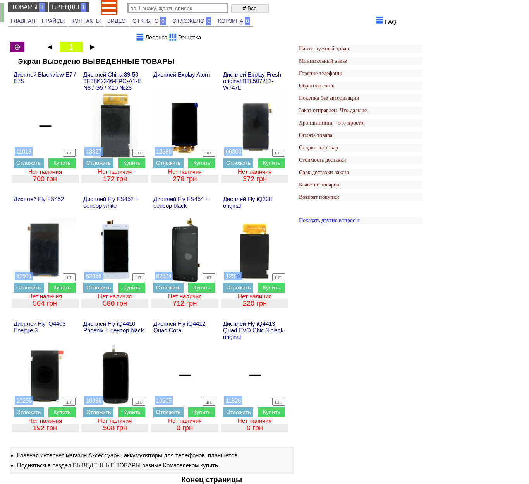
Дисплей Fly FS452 (39, 199)
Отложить (28, 163)
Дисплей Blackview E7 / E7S (45, 77)
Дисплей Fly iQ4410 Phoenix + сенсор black (113, 326)
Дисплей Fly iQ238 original (247, 202)
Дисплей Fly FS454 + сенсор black (181, 202)
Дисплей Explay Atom (181, 74)
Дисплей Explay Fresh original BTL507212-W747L (252, 81)
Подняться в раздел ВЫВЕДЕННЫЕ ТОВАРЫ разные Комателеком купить (117, 465)
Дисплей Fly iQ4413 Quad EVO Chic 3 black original (253, 330)
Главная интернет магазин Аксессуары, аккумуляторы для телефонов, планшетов (127, 455)
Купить (61, 163)
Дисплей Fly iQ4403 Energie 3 (39, 326)
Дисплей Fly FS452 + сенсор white (111, 202)
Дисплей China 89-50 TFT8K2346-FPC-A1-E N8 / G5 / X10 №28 (112, 81)
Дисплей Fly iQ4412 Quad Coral (179, 326)
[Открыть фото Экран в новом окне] (45, 125)
